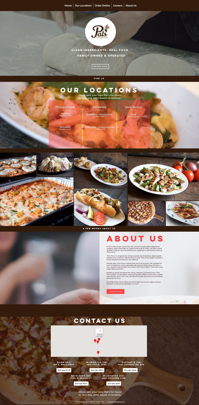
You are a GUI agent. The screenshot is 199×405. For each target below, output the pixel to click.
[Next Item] (195, 189)
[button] (115, 291)
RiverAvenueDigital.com (117, 402)
